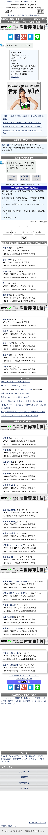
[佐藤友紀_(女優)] (24, 512)
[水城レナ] (24, 262)
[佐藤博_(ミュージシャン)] (24, 548)
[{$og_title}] (30, 37)
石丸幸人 (11, 704)
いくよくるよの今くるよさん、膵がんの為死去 (19, 416)
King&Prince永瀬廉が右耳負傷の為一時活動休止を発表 (23, 412)
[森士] (24, 286)
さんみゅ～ (33, 759)
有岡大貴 (19, 389)
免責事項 (24, 777)
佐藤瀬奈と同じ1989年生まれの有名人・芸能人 (22, 123)
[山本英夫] (24, 298)
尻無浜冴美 (6, 145)
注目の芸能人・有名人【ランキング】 (24, 676)
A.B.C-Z (4, 756)
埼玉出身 (15, 77)
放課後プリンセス (20, 759)
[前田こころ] (24, 346)
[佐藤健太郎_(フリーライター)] (24, 584)
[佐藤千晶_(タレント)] (24, 559)
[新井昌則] (24, 334)
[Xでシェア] (10, 37)
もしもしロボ (24, 771)
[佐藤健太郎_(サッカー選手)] (24, 596)
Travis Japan (6, 759)
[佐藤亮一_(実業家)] (24, 667)
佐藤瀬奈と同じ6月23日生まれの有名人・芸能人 (22, 127)
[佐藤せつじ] (24, 464)
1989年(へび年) (12, 177)
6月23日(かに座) (24, 177)
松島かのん (28, 698)
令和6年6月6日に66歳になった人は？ (16, 393)
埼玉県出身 (36, 177)
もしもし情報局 (6, 1)
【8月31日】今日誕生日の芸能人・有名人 (24, 15)
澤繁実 (37, 698)
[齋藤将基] (24, 357)
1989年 (17, 1)
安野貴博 (26, 701)
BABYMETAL (14, 756)
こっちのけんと (7, 698)
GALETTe (5, 762)
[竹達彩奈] (24, 251)
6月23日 (25, 1)
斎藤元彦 (18, 698)
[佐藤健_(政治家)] (24, 608)
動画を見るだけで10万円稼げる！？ (15, 382)
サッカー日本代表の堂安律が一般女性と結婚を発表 (21, 401)
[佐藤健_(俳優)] (24, 619)
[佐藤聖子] (24, 441)
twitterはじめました (8, 826)
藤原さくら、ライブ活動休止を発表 (15, 397)
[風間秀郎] (24, 322)
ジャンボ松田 (37, 701)
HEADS (40, 756)
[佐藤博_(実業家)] (24, 536)
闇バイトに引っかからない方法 (13, 386)
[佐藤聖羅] (24, 453)
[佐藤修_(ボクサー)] (24, 656)
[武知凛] (24, 369)
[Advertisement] (24, 711)
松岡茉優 (28, 389)
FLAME (32, 756)
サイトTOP (24, 788)
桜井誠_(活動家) (14, 701)
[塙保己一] (24, 274)
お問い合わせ (24, 783)
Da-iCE (24, 756)
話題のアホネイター (24, 679)
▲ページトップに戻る (37, 823)
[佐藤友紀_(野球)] (24, 524)
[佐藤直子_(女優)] (24, 488)
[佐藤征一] (24, 476)
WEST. (42, 759)
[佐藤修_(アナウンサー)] (24, 631)
